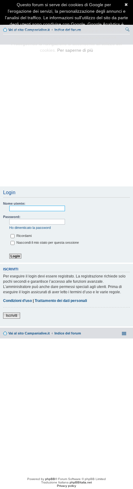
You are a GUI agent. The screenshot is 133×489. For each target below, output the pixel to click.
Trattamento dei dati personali (61, 301)
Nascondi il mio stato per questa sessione (47, 242)
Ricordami (23, 236)
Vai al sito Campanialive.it (29, 333)
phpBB (50, 479)
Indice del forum (67, 333)
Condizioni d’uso (17, 301)
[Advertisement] (66, 115)
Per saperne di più (75, 50)
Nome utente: (14, 203)
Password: (11, 217)
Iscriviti (11, 315)
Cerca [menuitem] (127, 30)
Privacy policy (66, 485)
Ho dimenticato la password (30, 227)
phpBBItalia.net (81, 482)
